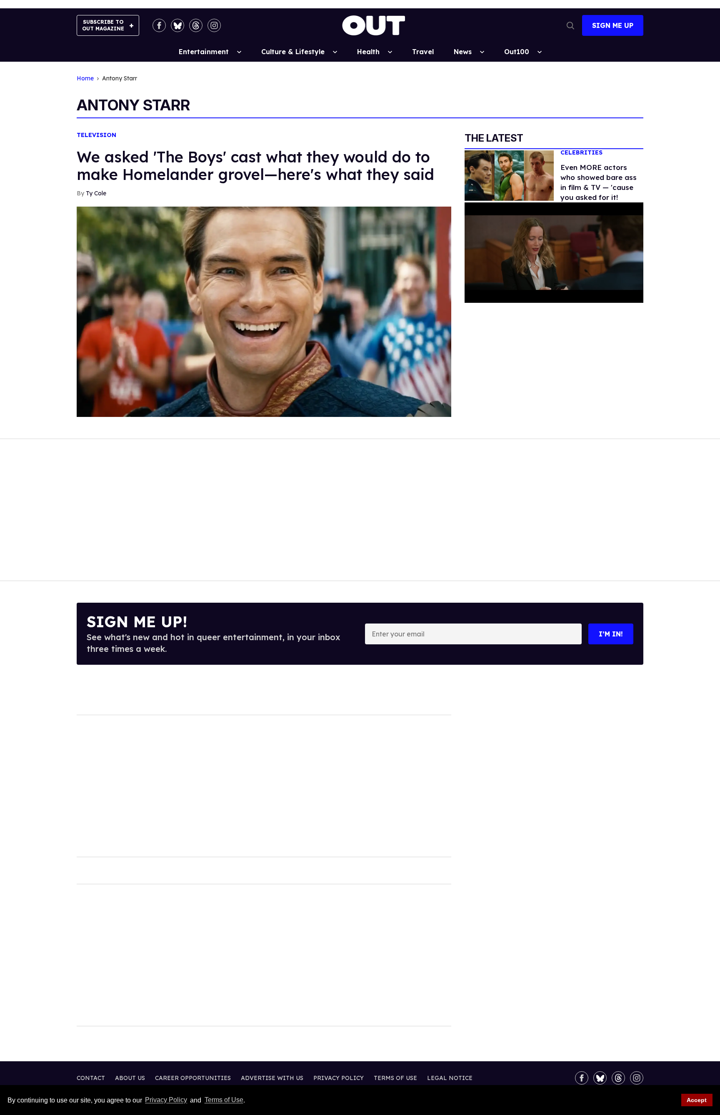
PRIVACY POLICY (338, 1078)
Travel (423, 51)
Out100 (516, 51)
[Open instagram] (214, 25)
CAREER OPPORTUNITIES (193, 1078)
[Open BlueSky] (177, 25)
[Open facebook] (159, 25)
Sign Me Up (612, 25)
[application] (554, 252)
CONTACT (91, 1078)
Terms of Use (224, 1100)
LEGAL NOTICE (449, 1078)
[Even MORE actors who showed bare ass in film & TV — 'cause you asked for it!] (509, 175)
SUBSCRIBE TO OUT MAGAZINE (103, 25)
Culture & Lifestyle (293, 51)
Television (96, 135)
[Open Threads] (195, 25)
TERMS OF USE (395, 1078)
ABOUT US (130, 1078)
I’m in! (611, 634)
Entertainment (204, 51)
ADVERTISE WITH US (272, 1078)
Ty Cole (96, 193)
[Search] (570, 25)
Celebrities (581, 152)
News (463, 51)
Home (85, 78)
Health (368, 51)
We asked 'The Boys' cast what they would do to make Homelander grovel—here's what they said (255, 165)
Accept (697, 1100)
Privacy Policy (166, 1100)
